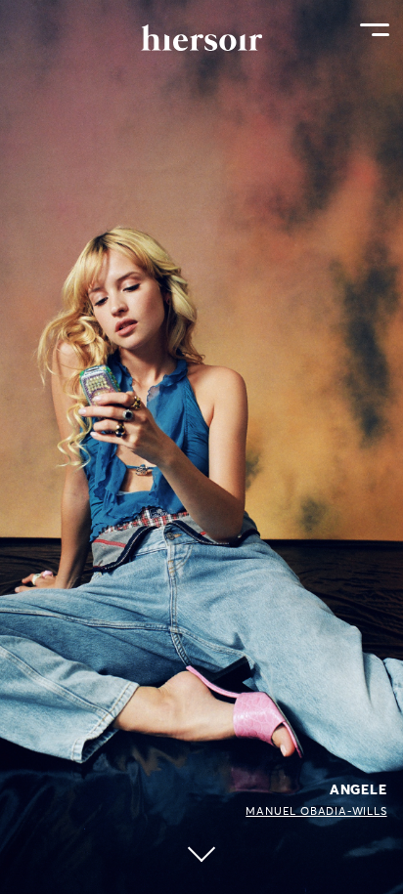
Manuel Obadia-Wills (316, 811)
